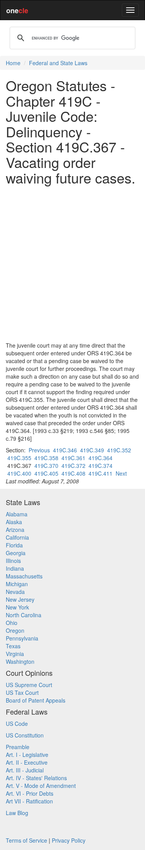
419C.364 (101, 458)
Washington (20, 661)
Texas (13, 646)
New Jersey (20, 599)
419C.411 (101, 473)
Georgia (16, 553)
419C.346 (65, 450)
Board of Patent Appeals (35, 700)
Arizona (15, 529)
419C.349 (92, 450)
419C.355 (19, 458)
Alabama (16, 514)
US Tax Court (22, 692)
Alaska (14, 522)
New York (17, 607)
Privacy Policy (68, 840)
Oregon (15, 630)
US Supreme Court (29, 685)
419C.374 (101, 465)
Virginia (15, 654)
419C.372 (73, 465)
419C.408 (73, 473)
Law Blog (17, 813)
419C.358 (46, 458)
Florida (14, 545)
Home (13, 63)
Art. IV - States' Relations (36, 778)
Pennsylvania (22, 638)
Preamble (17, 747)
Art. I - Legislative (27, 754)
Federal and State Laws (58, 63)
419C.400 (19, 473)
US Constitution (25, 735)
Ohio (11, 623)
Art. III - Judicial (25, 770)
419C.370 (46, 465)
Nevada (15, 592)
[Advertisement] (72, 263)
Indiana (15, 568)
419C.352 (119, 450)
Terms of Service (26, 840)
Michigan (17, 584)
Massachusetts (24, 576)
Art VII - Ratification (29, 801)
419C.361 (73, 458)
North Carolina (23, 615)
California (17, 537)
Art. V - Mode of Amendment (41, 785)
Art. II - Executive (27, 762)
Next (121, 473)
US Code (17, 723)
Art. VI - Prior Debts (29, 793)
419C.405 (46, 473)
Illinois (13, 560)
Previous (39, 450)
